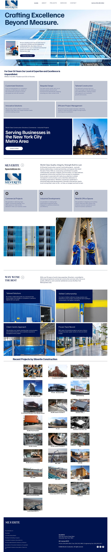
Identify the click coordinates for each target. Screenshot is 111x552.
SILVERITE (13, 522)
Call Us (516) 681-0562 (97, 3)
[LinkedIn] (100, 547)
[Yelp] (98, 547)
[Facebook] (103, 547)
